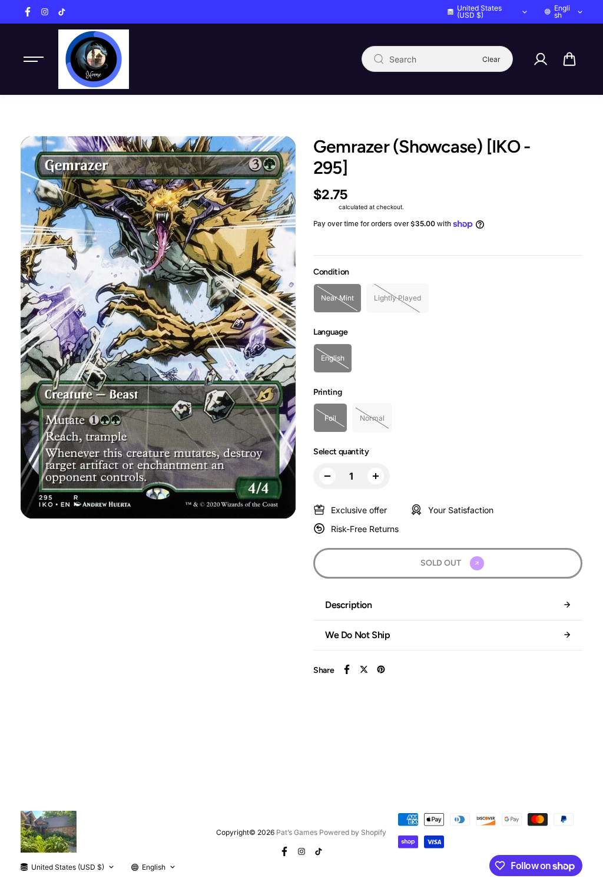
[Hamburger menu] (34, 59)
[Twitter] (364, 669)
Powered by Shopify (352, 832)
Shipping (325, 206)
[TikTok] (62, 12)
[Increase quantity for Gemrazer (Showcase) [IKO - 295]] (375, 476)
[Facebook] (28, 12)
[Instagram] (45, 12)
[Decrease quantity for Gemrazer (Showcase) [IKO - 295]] (327, 476)
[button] (569, 59)
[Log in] (541, 59)
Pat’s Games (296, 832)
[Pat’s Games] (93, 59)
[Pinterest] (381, 669)
